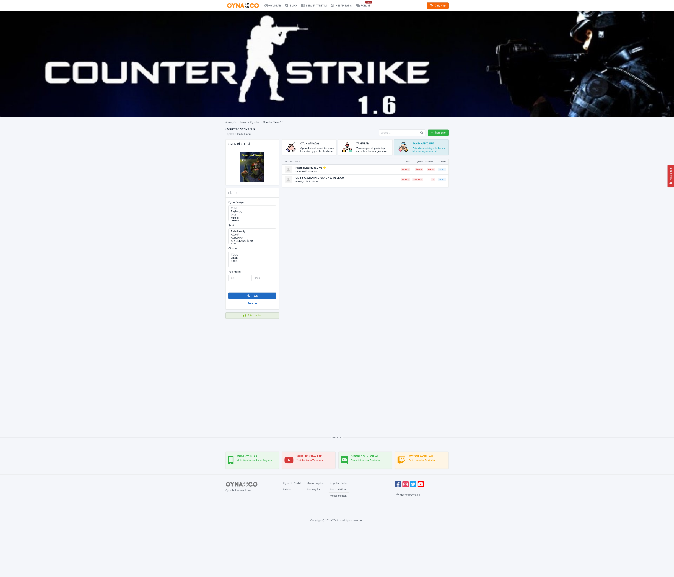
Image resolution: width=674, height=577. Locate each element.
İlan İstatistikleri (338, 489)
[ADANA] (252, 234)
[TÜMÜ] (252, 208)
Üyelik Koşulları (315, 483)
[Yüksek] (252, 217)
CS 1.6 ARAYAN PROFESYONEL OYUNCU (319, 177)
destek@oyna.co (410, 494)
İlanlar (243, 122)
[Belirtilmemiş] (252, 231)
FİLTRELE (252, 295)
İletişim (287, 489)
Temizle (252, 303)
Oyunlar (254, 122)
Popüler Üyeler (339, 483)
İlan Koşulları (314, 489)
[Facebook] (398, 484)
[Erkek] (252, 257)
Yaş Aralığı (234, 271)
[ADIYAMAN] (252, 237)
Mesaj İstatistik (338, 495)
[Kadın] (252, 261)
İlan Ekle (440, 132)
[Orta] (252, 214)
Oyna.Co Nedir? (292, 483)
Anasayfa (230, 122)
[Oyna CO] (243, 5)
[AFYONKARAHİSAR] (252, 241)
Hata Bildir (670, 174)
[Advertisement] (252, 372)
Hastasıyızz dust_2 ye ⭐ (310, 167)
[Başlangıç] (252, 211)
